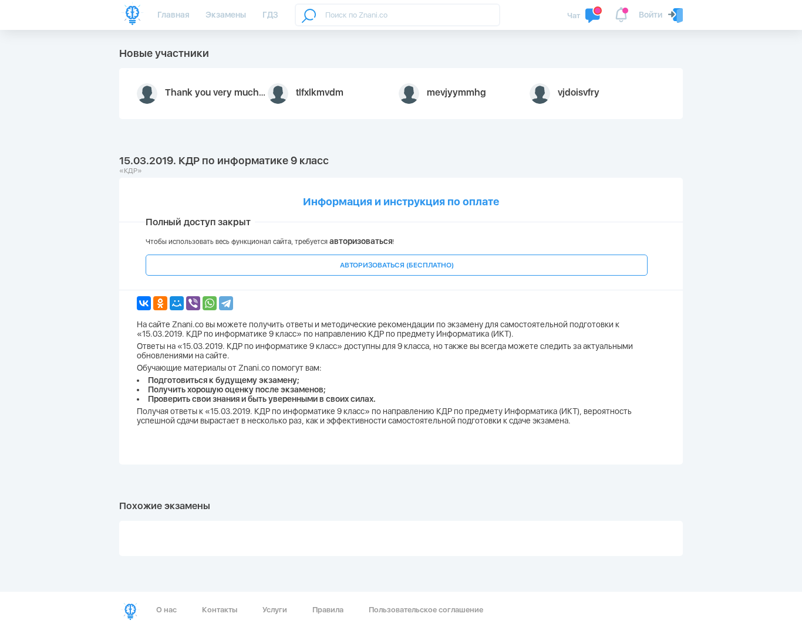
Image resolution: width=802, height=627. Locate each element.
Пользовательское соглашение (426, 609)
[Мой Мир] (177, 303)
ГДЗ (270, 14)
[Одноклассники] (160, 303)
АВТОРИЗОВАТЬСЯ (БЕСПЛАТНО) (397, 265)
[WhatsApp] (210, 303)
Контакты (219, 609)
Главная (173, 14)
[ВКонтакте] (144, 303)
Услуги (274, 609)
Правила (327, 609)
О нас (166, 609)
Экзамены (225, 14)
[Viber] (193, 303)
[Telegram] (226, 303)
